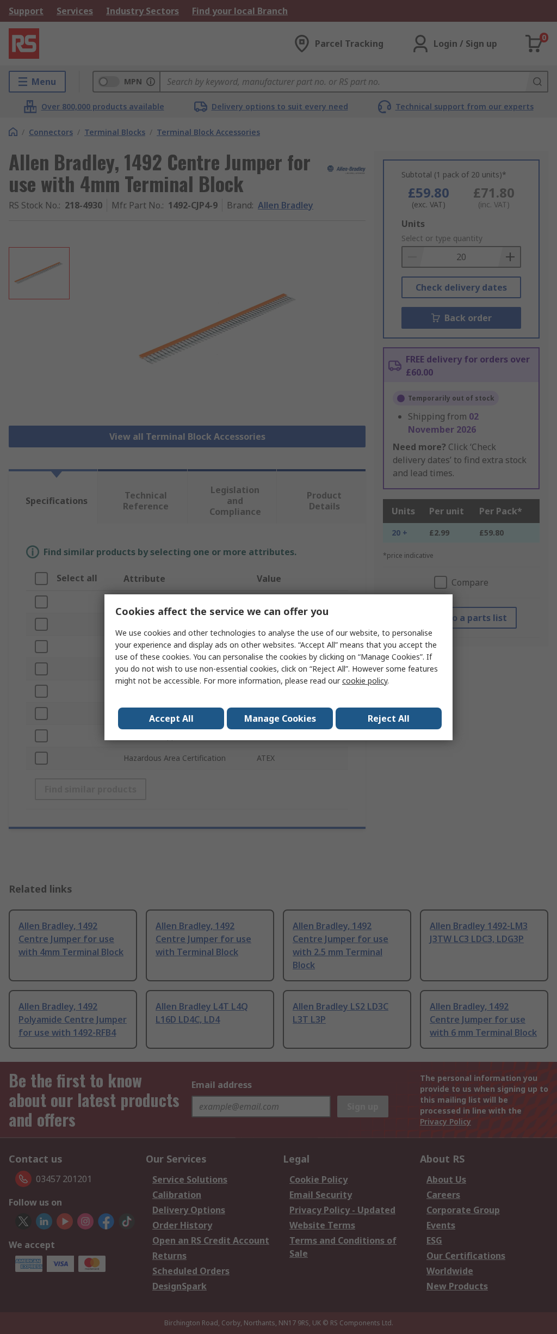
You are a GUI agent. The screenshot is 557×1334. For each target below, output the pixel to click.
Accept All (171, 718)
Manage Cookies (280, 718)
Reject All (389, 718)
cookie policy (364, 680)
